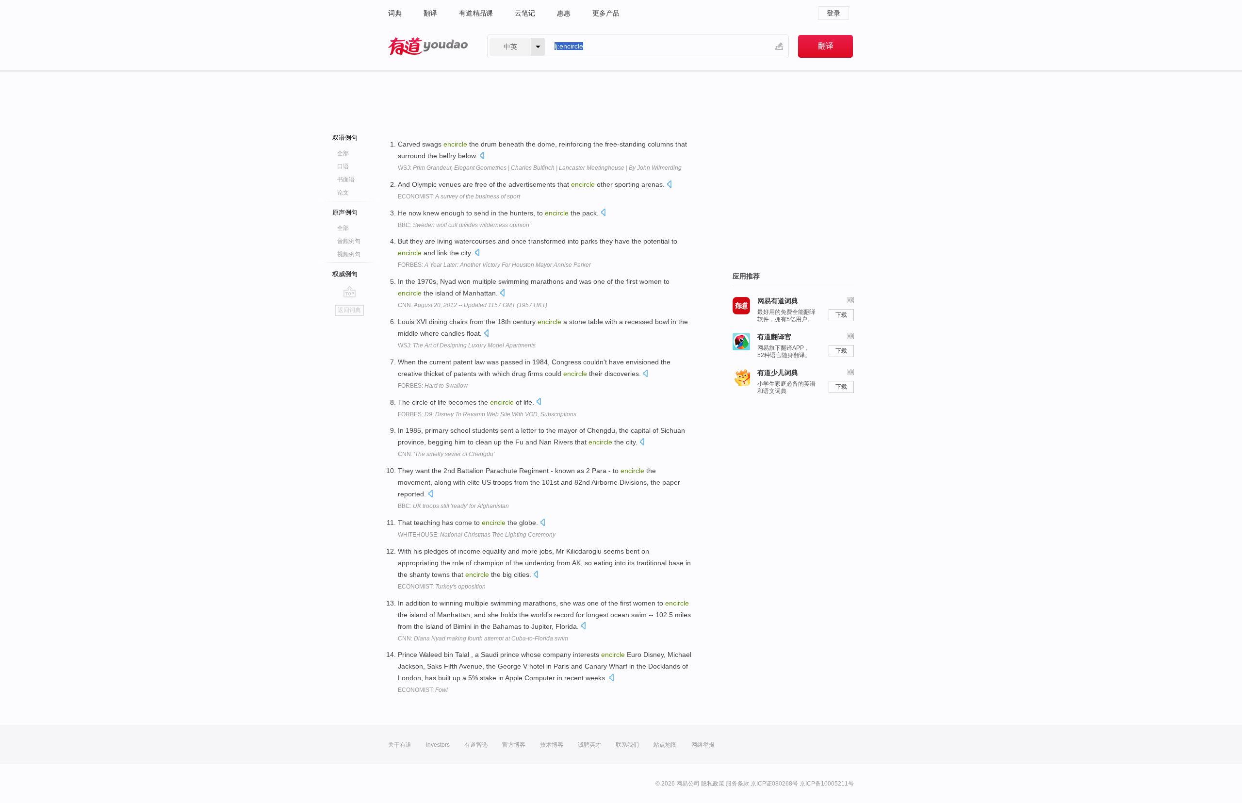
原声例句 (345, 212)
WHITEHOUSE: (477, 534)
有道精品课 (476, 13)
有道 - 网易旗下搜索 (428, 46)
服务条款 (737, 783)
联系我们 (627, 744)
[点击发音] (481, 156)
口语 (343, 166)
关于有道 (399, 744)
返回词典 (349, 310)
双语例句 (345, 137)
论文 (343, 192)
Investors (438, 744)
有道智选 (476, 744)
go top (349, 291)
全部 (343, 153)
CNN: (472, 305)
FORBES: (494, 265)
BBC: (463, 225)
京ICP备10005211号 (827, 783)
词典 (395, 13)
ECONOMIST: (459, 196)
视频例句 (348, 254)
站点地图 (665, 744)
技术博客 (551, 744)
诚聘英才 (589, 744)
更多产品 (606, 13)
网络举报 (703, 744)
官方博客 (513, 744)
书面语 (346, 179)
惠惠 (564, 13)
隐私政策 (712, 783)
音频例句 (348, 241)
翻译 (430, 13)
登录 (833, 13)
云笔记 (525, 13)
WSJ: (540, 167)
